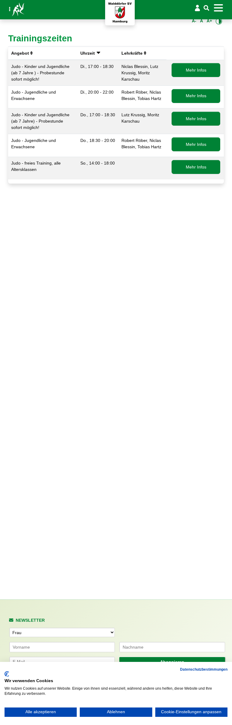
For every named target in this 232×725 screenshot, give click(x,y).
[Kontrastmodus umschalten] (219, 21)
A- (194, 20)
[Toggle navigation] (218, 8)
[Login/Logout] (197, 8)
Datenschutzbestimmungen (203, 669)
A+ (209, 20)
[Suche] (207, 8)
